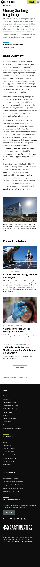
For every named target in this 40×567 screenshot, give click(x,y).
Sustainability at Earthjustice (11, 409)
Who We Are (7, 396)
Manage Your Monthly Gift (11, 478)
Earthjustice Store (8, 461)
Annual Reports (7, 412)
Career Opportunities (9, 418)
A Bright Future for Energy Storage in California (16, 330)
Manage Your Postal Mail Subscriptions (15, 485)
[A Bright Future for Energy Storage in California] (20, 310)
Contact (5, 425)
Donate (5, 442)
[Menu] (38, 2)
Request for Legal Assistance (12, 428)
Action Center (7, 445)
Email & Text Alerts (9, 448)
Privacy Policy (7, 421)
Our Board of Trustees (9, 402)
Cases (8, 5)
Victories (5, 415)
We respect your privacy (25, 537)
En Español (6, 399)
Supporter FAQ (7, 464)
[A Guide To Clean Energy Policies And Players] (20, 257)
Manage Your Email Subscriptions (13, 481)
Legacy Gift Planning (9, 458)
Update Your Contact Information (13, 488)
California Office (8, 48)
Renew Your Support (9, 451)
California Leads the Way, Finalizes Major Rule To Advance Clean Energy (19, 350)
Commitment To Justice (10, 405)
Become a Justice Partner (11, 455)
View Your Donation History (11, 491)
